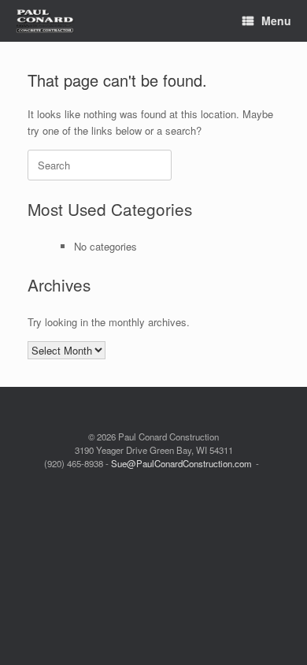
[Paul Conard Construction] (45, 21)
